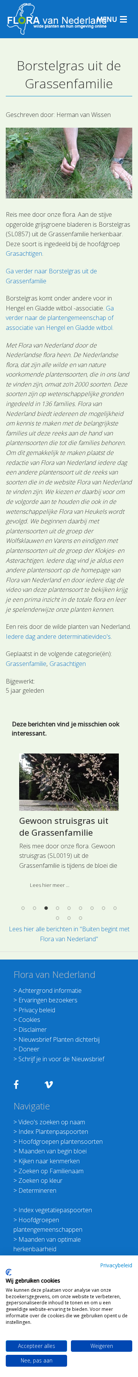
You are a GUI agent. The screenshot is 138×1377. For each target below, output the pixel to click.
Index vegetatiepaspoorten (55, 1210)
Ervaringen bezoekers (47, 1000)
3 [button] (46, 908)
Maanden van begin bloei (52, 1151)
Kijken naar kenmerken (49, 1161)
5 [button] (69, 908)
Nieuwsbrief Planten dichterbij (59, 1039)
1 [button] (23, 908)
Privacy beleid (36, 1010)
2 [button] (34, 908)
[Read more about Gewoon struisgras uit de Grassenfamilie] (69, 782)
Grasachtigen (24, 253)
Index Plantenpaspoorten (53, 1131)
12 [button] (80, 918)
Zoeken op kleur (40, 1180)
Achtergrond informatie (50, 990)
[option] (69, 823)
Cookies (29, 1019)
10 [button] (57, 918)
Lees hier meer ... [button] (49, 885)
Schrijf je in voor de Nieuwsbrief (61, 1059)
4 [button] (57, 908)
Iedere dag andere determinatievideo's (58, 636)
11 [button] (69, 918)
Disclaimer (32, 1029)
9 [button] (115, 908)
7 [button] (92, 908)
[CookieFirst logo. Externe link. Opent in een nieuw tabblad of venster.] (9, 1272)
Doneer (28, 1049)
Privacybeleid (116, 1265)
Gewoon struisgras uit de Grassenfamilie (63, 826)
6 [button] (80, 908)
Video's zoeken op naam (51, 1122)
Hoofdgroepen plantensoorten (60, 1141)
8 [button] (103, 908)
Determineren (37, 1190)
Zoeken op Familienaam (51, 1171)
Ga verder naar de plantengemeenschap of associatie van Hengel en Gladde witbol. (60, 318)
